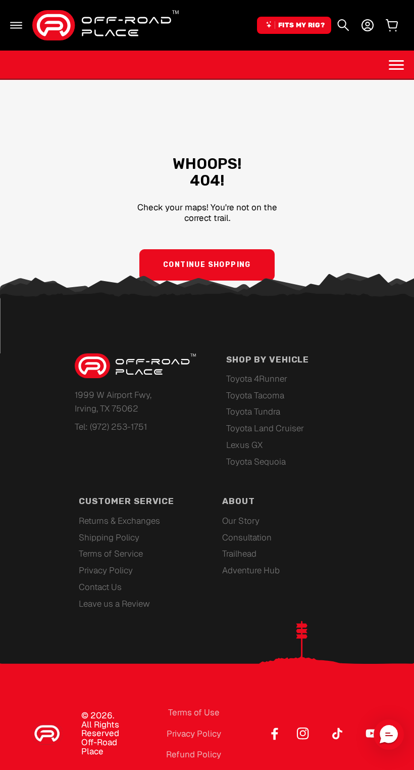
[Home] (105, 25)
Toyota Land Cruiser (265, 428)
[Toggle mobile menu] (396, 65)
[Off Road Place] (135, 366)
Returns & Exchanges (119, 520)
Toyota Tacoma (255, 395)
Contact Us (100, 587)
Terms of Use (194, 712)
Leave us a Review (114, 603)
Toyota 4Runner (256, 378)
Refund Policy (193, 754)
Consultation (247, 537)
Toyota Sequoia (256, 461)
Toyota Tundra (253, 411)
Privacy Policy (106, 570)
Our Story (241, 520)
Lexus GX (244, 444)
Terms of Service (111, 553)
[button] (16, 25)
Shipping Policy (109, 537)
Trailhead (239, 553)
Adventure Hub (251, 570)
